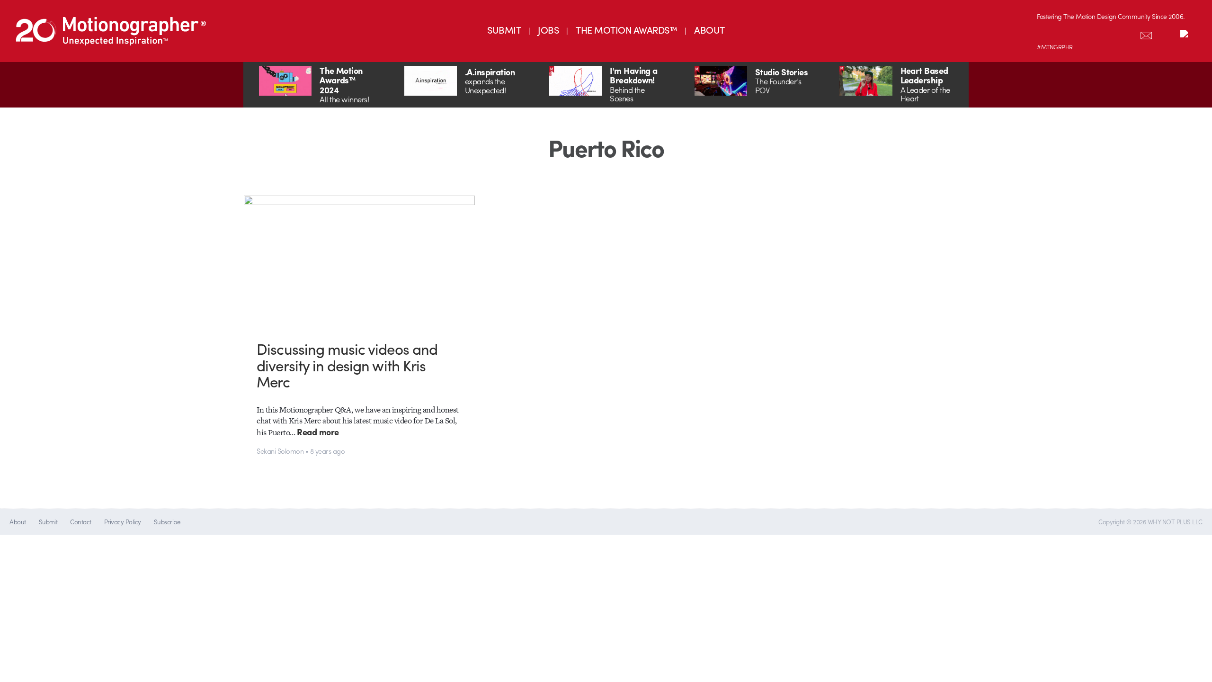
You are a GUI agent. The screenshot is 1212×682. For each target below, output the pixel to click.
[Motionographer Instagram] (1046, 33)
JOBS (548, 29)
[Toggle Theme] (1185, 33)
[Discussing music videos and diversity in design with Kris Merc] (359, 261)
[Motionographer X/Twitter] (1126, 33)
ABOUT (709, 29)
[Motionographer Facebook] (1106, 33)
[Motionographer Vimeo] (1086, 33)
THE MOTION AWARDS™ (626, 29)
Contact (80, 522)
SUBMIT (504, 29)
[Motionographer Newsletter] (1146, 33)
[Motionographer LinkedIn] (1066, 33)
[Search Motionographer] (1166, 33)
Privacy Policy (122, 522)
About (17, 522)
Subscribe (167, 522)
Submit (48, 522)
